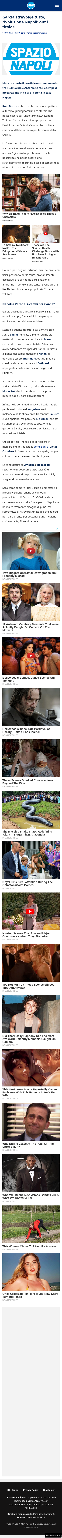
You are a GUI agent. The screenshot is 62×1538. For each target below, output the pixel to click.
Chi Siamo (12, 1490)
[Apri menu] (57, 5)
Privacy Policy (30, 1490)
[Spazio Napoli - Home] (31, 5)
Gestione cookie (53, 1535)
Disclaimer (49, 1490)
